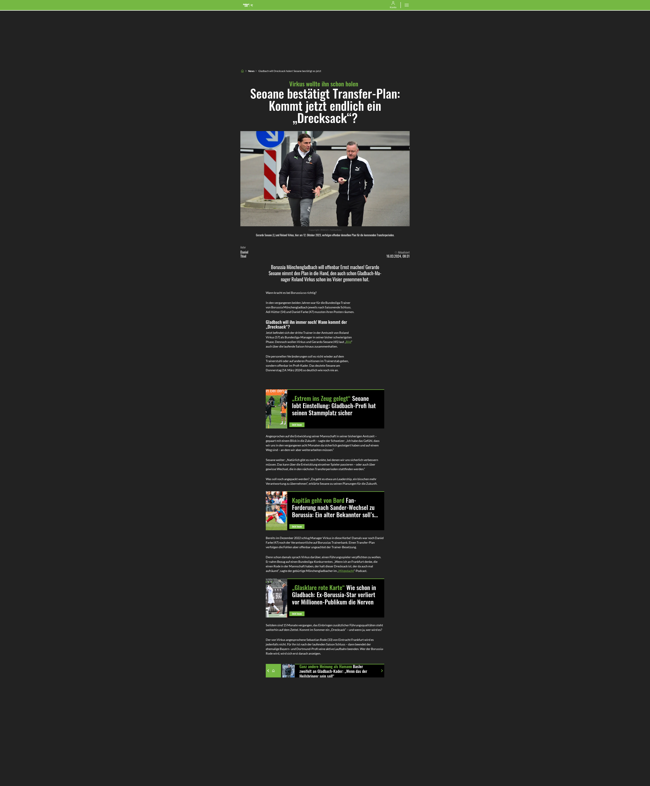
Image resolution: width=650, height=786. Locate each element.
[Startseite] (242, 70)
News (251, 70)
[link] (248, 5)
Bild (348, 342)
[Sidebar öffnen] (407, 5)
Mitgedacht (346, 571)
